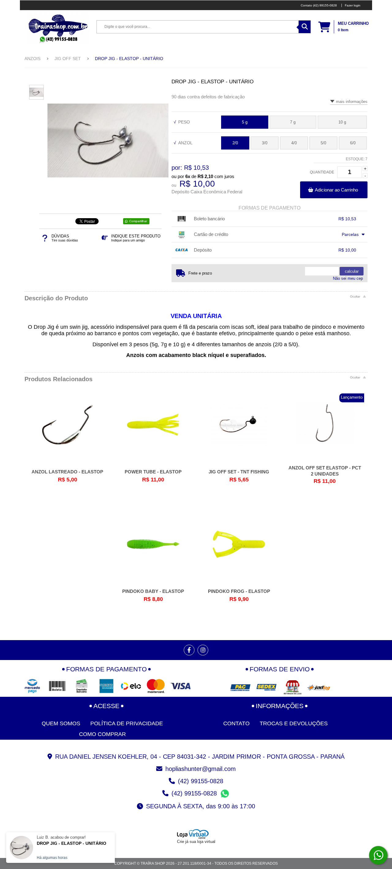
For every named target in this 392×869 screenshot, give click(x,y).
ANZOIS (32, 58)
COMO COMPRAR (102, 734)
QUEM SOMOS (61, 723)
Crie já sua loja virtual (196, 841)
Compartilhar (138, 221)
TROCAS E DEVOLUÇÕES (294, 723)
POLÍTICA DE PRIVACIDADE (126, 723)
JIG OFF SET (68, 58)
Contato (236, 723)
